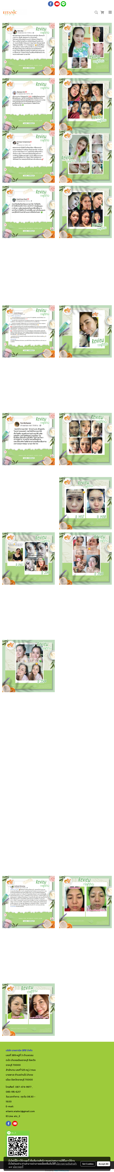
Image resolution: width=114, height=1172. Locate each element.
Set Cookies (88, 1163)
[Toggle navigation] (110, 12)
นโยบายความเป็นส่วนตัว (66, 1163)
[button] (95, 12)
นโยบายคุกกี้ (18, 1166)
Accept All (103, 1163)
